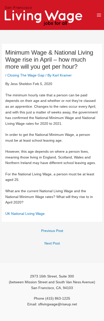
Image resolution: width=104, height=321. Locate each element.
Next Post (52, 243)
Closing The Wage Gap (25, 75)
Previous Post (52, 231)
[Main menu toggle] (99, 15)
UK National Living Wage (25, 214)
